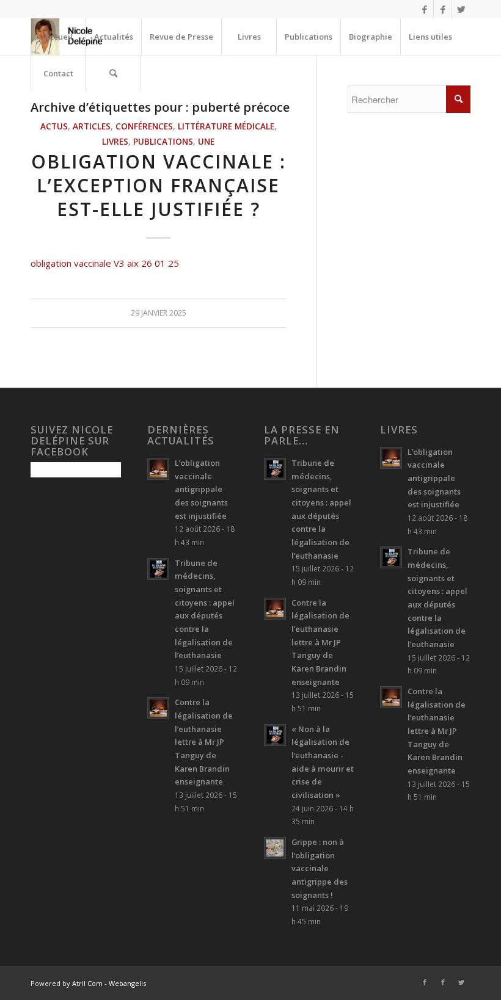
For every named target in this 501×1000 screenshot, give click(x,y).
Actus (54, 126)
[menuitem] (58, 36)
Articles (92, 126)
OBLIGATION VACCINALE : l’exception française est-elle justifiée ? (158, 185)
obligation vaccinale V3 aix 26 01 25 (105, 263)
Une (206, 141)
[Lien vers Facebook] (424, 9)
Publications (163, 141)
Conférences (144, 126)
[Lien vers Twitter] (461, 9)
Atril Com (87, 983)
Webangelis (127, 983)
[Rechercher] (113, 73)
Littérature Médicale (226, 126)
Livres (115, 141)
